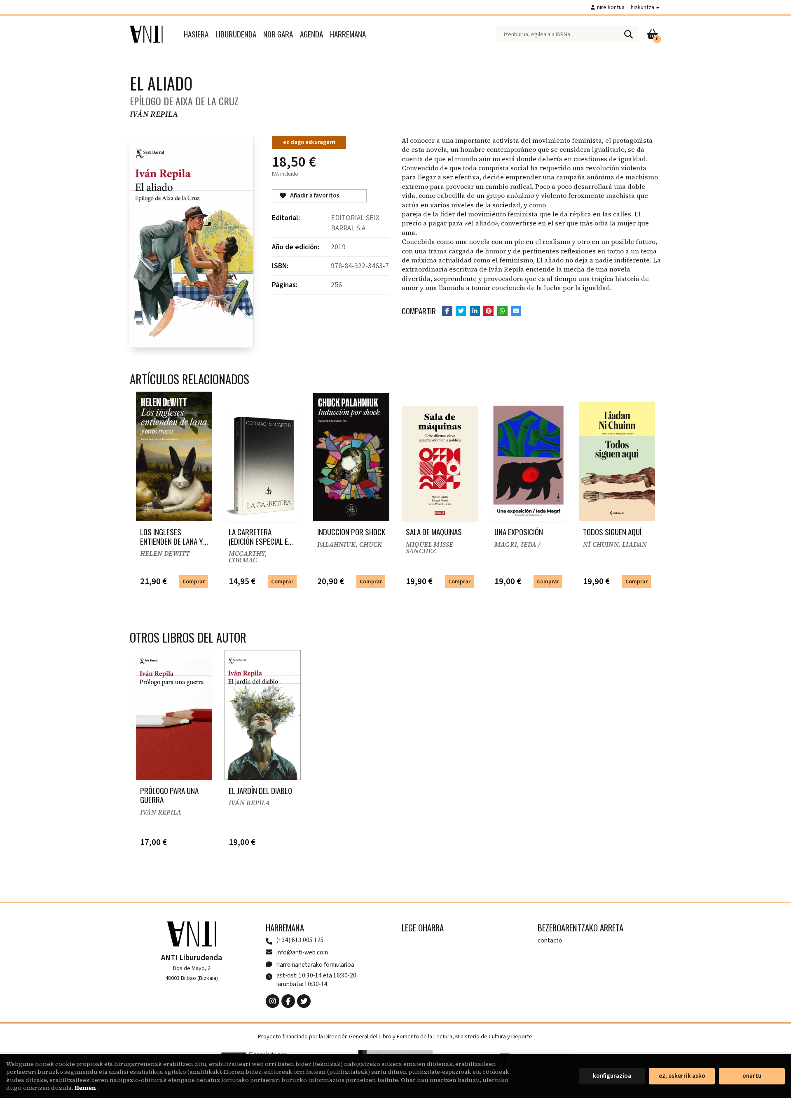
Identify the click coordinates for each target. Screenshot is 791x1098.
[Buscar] (628, 34)
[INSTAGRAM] (272, 1001)
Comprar (194, 581)
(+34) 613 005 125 (300, 940)
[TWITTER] (304, 1001)
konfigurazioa (612, 1076)
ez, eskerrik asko (682, 1076)
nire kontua (611, 7)
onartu (751, 1076)
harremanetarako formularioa (315, 964)
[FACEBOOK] (288, 1001)
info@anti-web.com (302, 952)
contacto (550, 940)
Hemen (86, 1088)
